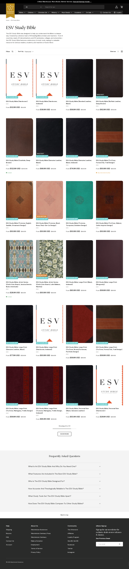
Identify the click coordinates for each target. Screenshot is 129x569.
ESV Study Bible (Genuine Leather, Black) (49, 161)
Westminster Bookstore (39, 530)
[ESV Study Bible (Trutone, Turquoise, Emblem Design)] (79, 200)
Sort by (21, 51)
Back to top (64, 515)
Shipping (9, 530)
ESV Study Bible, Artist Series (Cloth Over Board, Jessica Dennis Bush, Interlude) (19, 284)
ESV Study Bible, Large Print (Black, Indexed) (79, 283)
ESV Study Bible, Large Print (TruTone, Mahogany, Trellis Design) (19, 409)
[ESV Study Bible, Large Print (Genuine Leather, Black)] (19, 324)
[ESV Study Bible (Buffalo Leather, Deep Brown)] (109, 78)
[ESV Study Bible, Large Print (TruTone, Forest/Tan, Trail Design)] (109, 324)
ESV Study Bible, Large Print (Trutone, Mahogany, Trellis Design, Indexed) (49, 410)
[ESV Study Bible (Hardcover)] (19, 78)
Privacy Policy (35, 552)
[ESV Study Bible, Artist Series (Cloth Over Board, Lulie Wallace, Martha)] (49, 259)
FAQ (7, 537)
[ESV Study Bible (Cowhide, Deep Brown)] (19, 137)
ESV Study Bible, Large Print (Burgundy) (106, 283)
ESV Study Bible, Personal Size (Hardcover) (107, 409)
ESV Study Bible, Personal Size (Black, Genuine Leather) (77, 409)
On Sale (88, 12)
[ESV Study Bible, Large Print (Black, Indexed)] (79, 259)
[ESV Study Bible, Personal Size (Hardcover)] (109, 385)
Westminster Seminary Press (41, 533)
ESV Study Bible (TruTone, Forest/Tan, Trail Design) (106, 161)
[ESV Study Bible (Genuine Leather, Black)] (49, 137)
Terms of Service (36, 548)
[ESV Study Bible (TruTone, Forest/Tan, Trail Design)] (109, 137)
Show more (64, 434)
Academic (78, 12)
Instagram (71, 552)
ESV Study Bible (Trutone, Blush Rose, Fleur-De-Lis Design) (48, 224)
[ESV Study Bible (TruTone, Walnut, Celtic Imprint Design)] (109, 200)
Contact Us (10, 541)
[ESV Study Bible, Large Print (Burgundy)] (109, 259)
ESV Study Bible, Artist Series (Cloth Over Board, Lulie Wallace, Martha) (48, 284)
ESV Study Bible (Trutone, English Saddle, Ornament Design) (18, 224)
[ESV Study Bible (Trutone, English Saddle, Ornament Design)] (19, 200)
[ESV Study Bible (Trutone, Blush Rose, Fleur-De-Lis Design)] (49, 200)
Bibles (21, 12)
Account (9, 545)
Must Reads (66, 12)
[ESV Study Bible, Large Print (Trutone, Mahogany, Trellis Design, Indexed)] (49, 385)
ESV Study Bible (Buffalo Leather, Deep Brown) (108, 102)
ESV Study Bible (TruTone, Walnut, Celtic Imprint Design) (109, 224)
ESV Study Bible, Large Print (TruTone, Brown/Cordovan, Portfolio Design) (76, 349)
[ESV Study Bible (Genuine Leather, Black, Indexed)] (79, 137)
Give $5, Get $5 (73, 541)
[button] (122, 7)
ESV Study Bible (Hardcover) (17, 101)
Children (31, 12)
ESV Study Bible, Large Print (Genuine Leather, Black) (16, 348)
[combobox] (64, 7)
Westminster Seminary (38, 537)
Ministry (54, 12)
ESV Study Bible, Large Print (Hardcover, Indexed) (46, 348)
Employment (35, 545)
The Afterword (73, 530)
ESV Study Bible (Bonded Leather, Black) (78, 102)
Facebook (71, 545)
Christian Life (42, 12)
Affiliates (71, 533)
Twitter (70, 548)
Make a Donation (37, 541)
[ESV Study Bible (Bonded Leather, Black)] (79, 78)
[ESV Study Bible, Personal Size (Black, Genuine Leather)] (79, 385)
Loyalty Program (73, 537)
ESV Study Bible (15, 20)
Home (7, 20)
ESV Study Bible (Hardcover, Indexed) (46, 102)
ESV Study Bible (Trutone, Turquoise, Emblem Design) (76, 224)
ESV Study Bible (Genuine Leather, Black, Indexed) (79, 161)
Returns (8, 533)
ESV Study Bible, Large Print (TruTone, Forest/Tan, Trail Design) (109, 348)
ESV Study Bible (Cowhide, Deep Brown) (18, 161)
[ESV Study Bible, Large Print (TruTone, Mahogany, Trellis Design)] (19, 385)
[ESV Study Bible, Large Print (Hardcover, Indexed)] (49, 324)
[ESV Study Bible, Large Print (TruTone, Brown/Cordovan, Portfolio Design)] (79, 324)
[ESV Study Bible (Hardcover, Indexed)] (49, 78)
